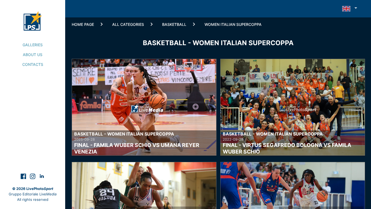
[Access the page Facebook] (24, 176)
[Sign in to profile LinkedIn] (42, 176)
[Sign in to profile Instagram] (33, 176)
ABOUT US (32, 54)
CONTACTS (32, 64)
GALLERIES (33, 44)
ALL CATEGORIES (128, 24)
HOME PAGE (83, 24)
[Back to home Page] (33, 15)
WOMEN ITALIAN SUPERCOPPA (233, 24)
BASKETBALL (174, 24)
